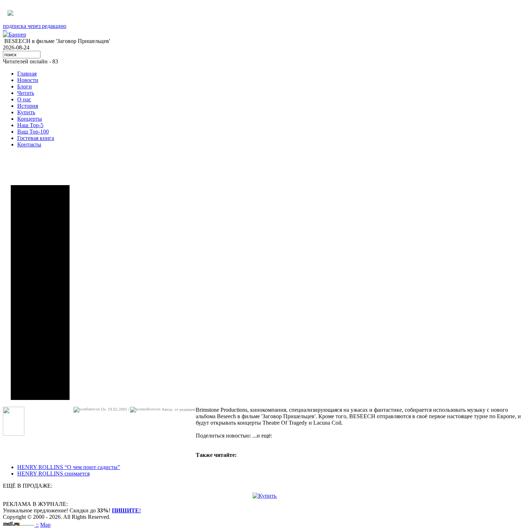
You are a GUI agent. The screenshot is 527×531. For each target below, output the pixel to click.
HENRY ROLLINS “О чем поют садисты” (68, 467)
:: (37, 525)
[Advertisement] (40, 292)
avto (5, 30)
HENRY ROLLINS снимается (53, 473)
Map (45, 525)
